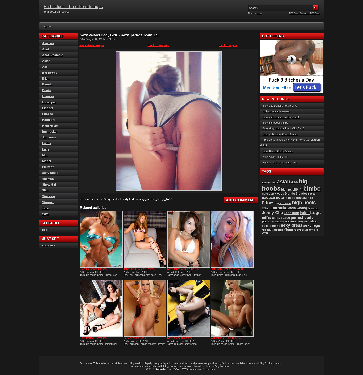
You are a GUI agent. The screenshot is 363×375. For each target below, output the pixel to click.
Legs (160, 275)
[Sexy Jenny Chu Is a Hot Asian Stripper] (188, 239)
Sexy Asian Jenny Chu (275, 156)
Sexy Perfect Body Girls (93, 338)
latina (305, 213)
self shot (310, 221)
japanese (313, 208)
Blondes (302, 193)
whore (313, 229)
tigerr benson (301, 230)
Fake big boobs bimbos (93, 269)
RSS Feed (293, 13)
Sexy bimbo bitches (135, 338)
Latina (46, 143)
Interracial (49, 131)
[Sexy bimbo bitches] (145, 308)
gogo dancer (284, 203)
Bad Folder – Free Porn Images (73, 6)
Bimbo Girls (48, 245)
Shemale (48, 178)
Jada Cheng (297, 208)
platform (268, 221)
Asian (46, 60)
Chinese (48, 96)
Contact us (209, 369)
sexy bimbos (191, 344)
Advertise (195, 369)
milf (265, 217)
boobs (311, 193)
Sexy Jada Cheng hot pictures (280, 105)
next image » (228, 45)
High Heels (50, 125)
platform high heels (285, 221)
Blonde (108, 275)
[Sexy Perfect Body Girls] (101, 308)
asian (176, 275)
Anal (45, 49)
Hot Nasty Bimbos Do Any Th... (228, 269)
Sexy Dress (50, 172)
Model (46, 161)
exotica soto (273, 197)
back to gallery (158, 45)
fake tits (152, 344)
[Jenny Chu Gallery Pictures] (145, 239)
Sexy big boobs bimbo (180, 338)
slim (264, 230)
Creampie (49, 102)
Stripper (197, 275)
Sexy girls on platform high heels (281, 117)
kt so (288, 213)
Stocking (48, 196)
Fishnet (47, 108)
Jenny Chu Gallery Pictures (139, 269)
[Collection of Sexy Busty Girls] (232, 308)
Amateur (48, 43)
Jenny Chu (185, 275)
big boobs (91, 275)
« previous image (91, 45)
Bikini (46, 78)
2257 (176, 369)
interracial (278, 207)
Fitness (239, 344)
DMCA (184, 369)
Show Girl (49, 184)
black (265, 193)
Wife (45, 214)
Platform (48, 166)
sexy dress (291, 225)
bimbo (100, 275)
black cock (276, 193)
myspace (283, 217)
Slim (45, 190)
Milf (44, 155)
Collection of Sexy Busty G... (227, 338)
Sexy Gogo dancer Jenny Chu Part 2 (283, 128)
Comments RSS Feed (309, 13)
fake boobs (293, 197)
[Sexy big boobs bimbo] (188, 308)
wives (265, 233)
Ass (132, 275)
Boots (46, 90)
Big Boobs (49, 72)
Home (47, 26)
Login (259, 13)
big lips (286, 189)
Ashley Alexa (269, 182)
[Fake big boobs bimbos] (101, 239)
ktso (295, 213)
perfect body (111, 344)
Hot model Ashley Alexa (276, 111)
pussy (300, 221)
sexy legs (311, 225)
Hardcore (48, 119)
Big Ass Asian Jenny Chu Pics (280, 162)
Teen (45, 208)
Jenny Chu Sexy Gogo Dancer (280, 134)
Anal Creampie (52, 55)
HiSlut (265, 208)
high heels (151, 275)
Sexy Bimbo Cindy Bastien (278, 151)
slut (270, 229)
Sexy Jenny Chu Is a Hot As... (183, 269)
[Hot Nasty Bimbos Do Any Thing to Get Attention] (232, 239)
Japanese (49, 137)
